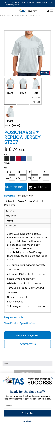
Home (2, 16)
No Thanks (27, 421)
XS (7, 172)
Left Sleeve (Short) (36, 97)
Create (10, 16)
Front (10, 92)
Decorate (9, 195)
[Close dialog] (52, 378)
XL (7, 177)
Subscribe (27, 413)
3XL (29, 177)
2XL (18, 177)
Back (23, 92)
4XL (40, 177)
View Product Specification (19, 323)
